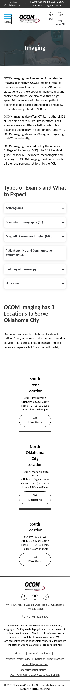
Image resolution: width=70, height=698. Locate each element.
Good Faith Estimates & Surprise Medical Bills (35, 675)
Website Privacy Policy (18, 659)
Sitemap (19, 653)
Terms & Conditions (39, 653)
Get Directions (35, 420)
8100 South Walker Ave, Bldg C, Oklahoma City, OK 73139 (47, 3)
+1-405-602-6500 (37, 616)
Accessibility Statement (35, 664)
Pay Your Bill (60, 22)
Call (51, 19)
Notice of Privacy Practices (49, 659)
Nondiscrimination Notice (32, 670)
